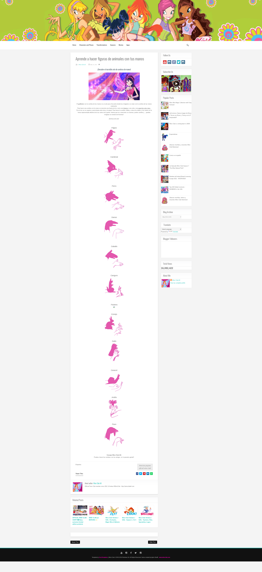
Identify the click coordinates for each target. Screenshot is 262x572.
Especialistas (173, 134)
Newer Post (75, 542)
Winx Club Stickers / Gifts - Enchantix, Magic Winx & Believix (113, 520)
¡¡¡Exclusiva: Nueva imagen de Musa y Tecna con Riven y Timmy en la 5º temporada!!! (180, 115)
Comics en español (175, 155)
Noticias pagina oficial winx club (145, 466)
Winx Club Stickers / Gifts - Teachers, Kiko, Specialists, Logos (146, 520)
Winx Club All (97, 483)
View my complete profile (177, 283)
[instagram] (169, 62)
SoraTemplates (103, 557)
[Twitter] (178, 62)
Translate (175, 231)
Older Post (152, 542)
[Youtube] (165, 62)
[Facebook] (174, 62)
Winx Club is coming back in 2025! (179, 123)
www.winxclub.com (164, 557)
